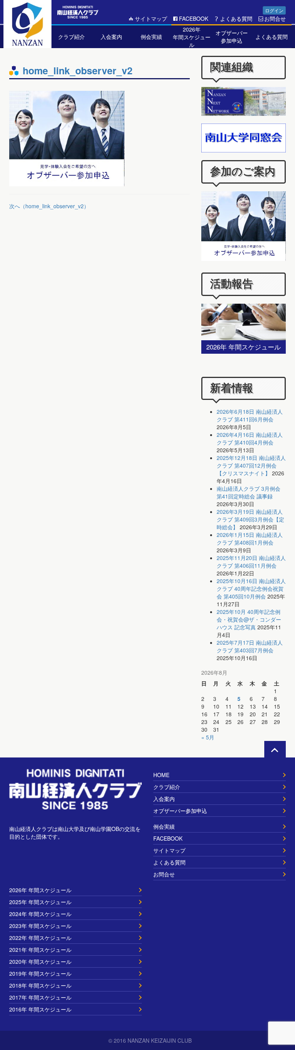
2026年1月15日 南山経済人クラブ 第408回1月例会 (250, 538)
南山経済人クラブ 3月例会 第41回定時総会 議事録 (248, 492)
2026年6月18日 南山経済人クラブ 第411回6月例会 (250, 415)
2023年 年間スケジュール (40, 926)
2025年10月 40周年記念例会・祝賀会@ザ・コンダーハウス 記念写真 (249, 619)
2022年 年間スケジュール (40, 937)
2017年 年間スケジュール (40, 997)
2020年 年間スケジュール (40, 961)
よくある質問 (236, 18)
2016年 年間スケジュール (40, 1009)
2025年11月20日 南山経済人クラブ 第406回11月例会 (251, 561)
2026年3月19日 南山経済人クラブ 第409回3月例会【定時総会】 (250, 519)
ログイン (274, 10)
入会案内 (164, 799)
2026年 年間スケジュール (40, 890)
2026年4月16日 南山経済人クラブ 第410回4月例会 (250, 438)
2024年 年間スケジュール (40, 914)
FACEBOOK (193, 18)
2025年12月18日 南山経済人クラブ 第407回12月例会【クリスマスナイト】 (251, 465)
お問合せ (275, 18)
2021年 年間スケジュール (40, 949)
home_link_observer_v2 (78, 70)
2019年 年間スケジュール (40, 973)
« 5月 (207, 737)
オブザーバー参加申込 (180, 810)
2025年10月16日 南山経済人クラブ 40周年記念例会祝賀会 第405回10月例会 (251, 588)
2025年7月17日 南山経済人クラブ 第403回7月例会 (250, 646)
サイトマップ (151, 18)
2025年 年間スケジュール (40, 902)
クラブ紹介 (166, 787)
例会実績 (164, 826)
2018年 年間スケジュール (40, 985)
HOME (161, 775)
